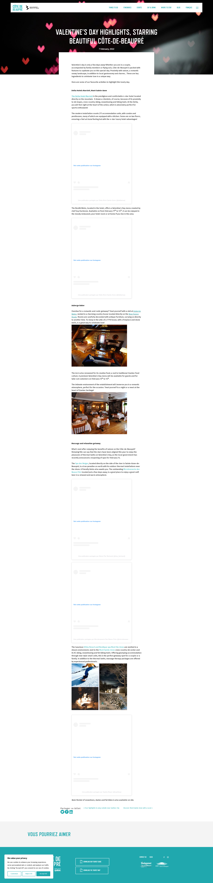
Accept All (43, 874)
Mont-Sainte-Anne (107, 650)
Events (139, 7)
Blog (178, 7)
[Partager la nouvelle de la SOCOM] (67, 812)
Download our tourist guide (92, 862)
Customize (14, 874)
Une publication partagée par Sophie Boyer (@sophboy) (101, 792)
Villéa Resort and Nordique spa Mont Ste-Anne (104, 647)
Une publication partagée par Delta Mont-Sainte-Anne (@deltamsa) (101, 200)
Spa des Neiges (81, 463)
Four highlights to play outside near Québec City (102, 808)
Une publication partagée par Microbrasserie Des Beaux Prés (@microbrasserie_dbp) (103, 639)
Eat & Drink (151, 7)
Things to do (113, 7)
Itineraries (127, 7)
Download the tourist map (91, 870)
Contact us (142, 857)
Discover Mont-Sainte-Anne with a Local (137, 808)
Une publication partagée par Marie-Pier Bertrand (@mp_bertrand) (101, 556)
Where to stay (166, 7)
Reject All (28, 874)
